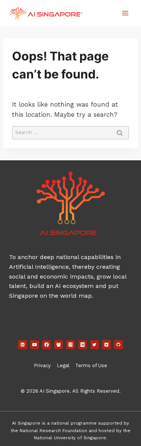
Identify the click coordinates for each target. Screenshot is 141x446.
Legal (63, 365)
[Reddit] (106, 344)
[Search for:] (70, 132)
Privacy (42, 365)
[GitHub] (118, 344)
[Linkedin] (22, 344)
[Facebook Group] (58, 344)
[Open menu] (125, 13)
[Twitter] (94, 344)
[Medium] (82, 344)
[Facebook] (46, 344)
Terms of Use (91, 365)
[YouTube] (34, 344)
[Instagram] (70, 344)
